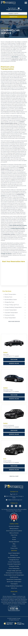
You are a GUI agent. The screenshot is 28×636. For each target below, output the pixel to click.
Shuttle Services (14, 577)
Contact (14, 546)
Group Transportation (14, 568)
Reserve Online (14, 363)
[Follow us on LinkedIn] (20, 506)
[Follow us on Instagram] (16, 506)
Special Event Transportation (14, 579)
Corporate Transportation (14, 564)
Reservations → (14, 16)
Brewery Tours (14, 555)
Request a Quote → (14, 13)
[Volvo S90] (14, 343)
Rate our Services (14, 533)
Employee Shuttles (14, 566)
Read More (14, 359)
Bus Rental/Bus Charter (14, 557)
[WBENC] (14, 608)
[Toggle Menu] (25, 2)
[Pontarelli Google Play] (19, 623)
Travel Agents (14, 583)
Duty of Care (14, 535)
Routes (14, 539)
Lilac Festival (14, 56)
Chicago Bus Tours (14, 559)
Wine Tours (14, 588)
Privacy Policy (14, 548)
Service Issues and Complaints (14, 530)
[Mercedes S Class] (14, 378)
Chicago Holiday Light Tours (14, 570)
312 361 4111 (13, 8)
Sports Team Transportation (14, 581)
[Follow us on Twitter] (12, 506)
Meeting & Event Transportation (14, 572)
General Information (14, 526)
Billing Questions (14, 528)
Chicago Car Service (6, 253)
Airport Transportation (14, 553)
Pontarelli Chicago (15, 618)
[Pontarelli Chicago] (8, 3)
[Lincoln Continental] (14, 414)
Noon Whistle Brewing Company (18, 225)
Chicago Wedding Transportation (14, 586)
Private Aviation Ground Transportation (14, 575)
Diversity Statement (14, 541)
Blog (14, 543)
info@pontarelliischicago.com (14, 9)
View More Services (14, 321)
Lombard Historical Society (18, 228)
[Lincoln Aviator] (14, 449)
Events (14, 537)
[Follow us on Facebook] (8, 506)
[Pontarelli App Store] (8, 623)
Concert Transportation (14, 562)
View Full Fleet (14, 476)
